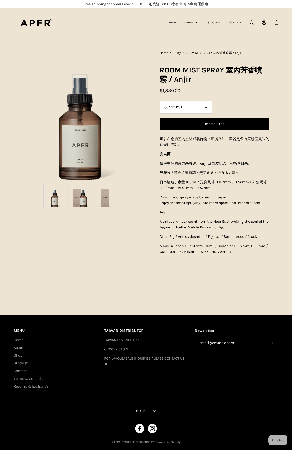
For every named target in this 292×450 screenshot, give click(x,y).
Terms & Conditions (30, 378)
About (172, 22)
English (141, 411)
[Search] (252, 22)
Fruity (177, 53)
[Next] (146, 117)
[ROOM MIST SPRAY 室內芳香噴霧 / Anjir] (54, 196)
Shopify (175, 442)
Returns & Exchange (31, 386)
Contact (235, 22)
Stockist (214, 22)
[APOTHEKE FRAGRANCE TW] (42, 22)
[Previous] (14, 117)
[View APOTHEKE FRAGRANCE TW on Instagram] (152, 428)
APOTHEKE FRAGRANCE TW (138, 442)
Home (164, 53)
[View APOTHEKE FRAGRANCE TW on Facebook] (139, 428)
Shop (189, 22)
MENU (19, 330)
